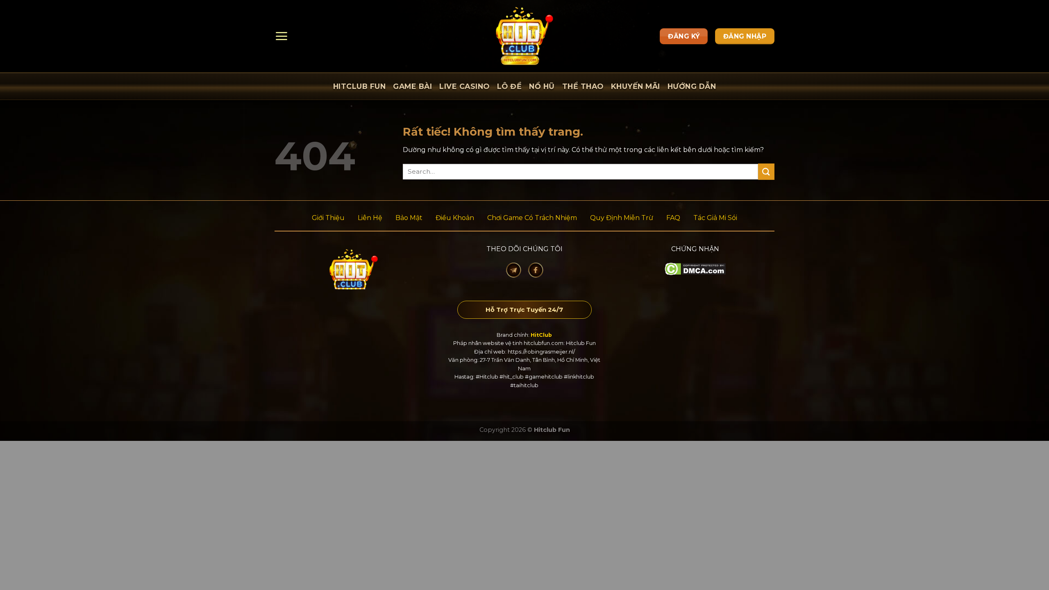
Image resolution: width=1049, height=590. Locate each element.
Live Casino (464, 86)
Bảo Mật (408, 218)
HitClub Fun (359, 86)
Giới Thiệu (328, 218)
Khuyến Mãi (635, 86)
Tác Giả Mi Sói (715, 218)
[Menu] (281, 36)
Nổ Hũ (542, 86)
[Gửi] (766, 171)
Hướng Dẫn (692, 86)
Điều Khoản (455, 218)
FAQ (673, 218)
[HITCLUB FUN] (524, 36)
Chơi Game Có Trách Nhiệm (532, 218)
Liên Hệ (370, 218)
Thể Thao (583, 86)
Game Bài (412, 86)
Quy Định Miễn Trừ (621, 218)
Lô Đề (509, 86)
